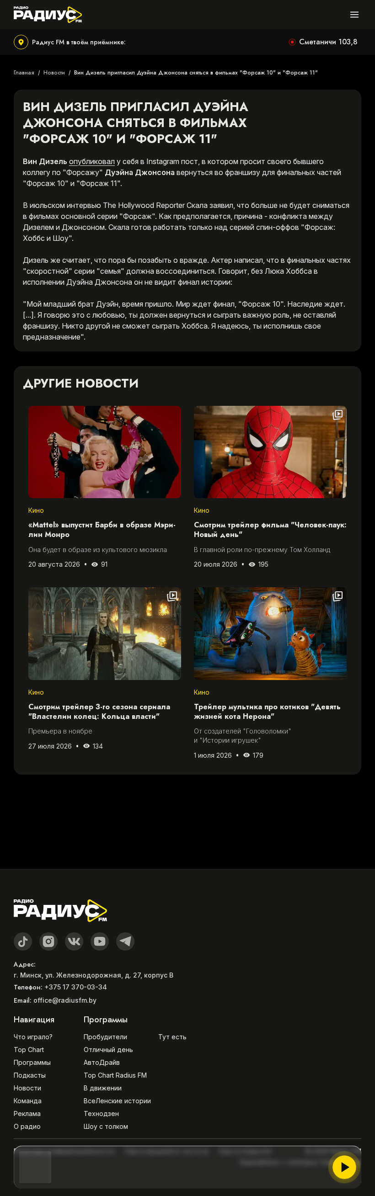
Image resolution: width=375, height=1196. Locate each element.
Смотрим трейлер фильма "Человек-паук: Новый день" (270, 530)
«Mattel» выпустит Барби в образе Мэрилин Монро (102, 530)
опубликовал (92, 161)
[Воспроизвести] (344, 1167)
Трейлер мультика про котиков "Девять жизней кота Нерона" (267, 712)
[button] (70, 42)
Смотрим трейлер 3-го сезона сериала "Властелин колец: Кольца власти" (99, 712)
